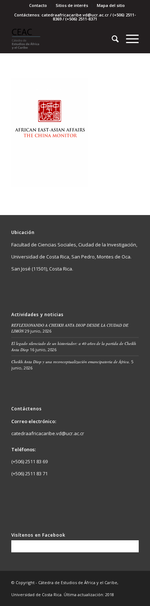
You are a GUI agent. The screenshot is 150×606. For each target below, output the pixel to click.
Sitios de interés (72, 5)
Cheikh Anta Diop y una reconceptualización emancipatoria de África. (70, 361)
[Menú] (129, 38)
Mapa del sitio (111, 5)
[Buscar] (111, 38)
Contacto (38, 5)
